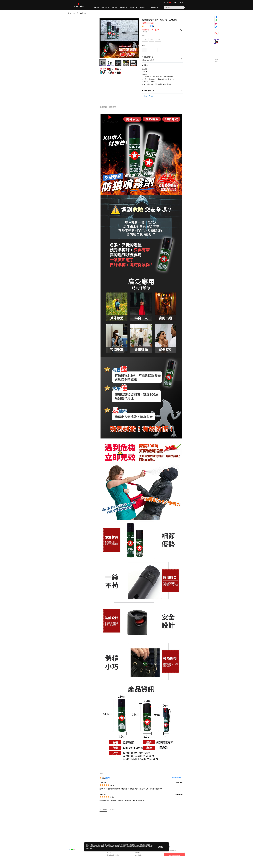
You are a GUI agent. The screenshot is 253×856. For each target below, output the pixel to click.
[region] (119, 38)
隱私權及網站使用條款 (113, 855)
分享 (145, 96)
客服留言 (137, 852)
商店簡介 (109, 852)
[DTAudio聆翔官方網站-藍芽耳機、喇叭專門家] (79, 5)
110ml (158, 39)
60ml (151, 39)
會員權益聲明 (138, 855)
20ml (144, 39)
